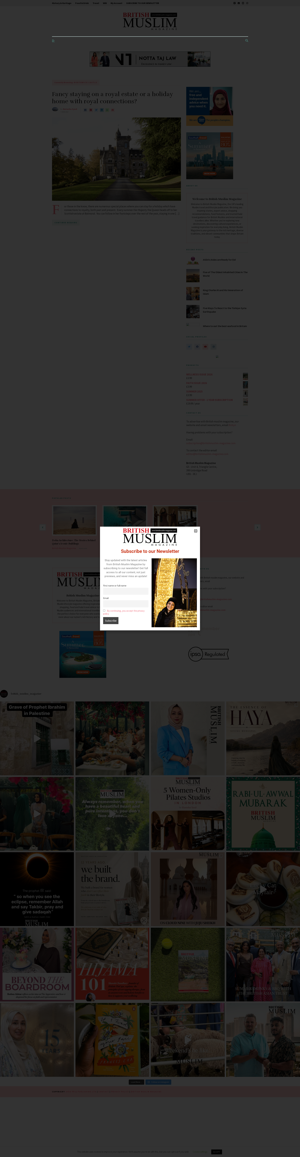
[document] (150, 578)
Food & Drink (82, 3)
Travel (96, 3)
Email (106, 598)
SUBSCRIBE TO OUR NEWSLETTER (142, 3)
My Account (116, 3)
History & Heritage (61, 3)
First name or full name (114, 585)
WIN (105, 3)
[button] (196, 531)
